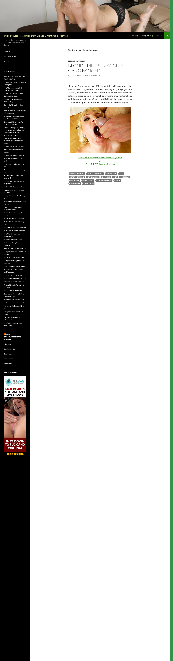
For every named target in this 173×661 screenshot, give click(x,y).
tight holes (75, 183)
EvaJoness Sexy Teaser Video (14, 300)
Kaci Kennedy (9, 359)
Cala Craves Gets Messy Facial (14, 282)
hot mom (106, 177)
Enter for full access (100, 164)
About (159, 35)
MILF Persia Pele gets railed (13, 275)
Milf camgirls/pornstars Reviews (12, 337)
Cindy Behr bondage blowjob (14, 266)
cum (121, 174)
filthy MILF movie (77, 177)
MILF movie (125, 177)
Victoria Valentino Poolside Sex (15, 303)
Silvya (117, 180)
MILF (115, 177)
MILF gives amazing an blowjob (15, 218)
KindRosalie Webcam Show (13, 291)
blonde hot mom (77, 174)
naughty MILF (87, 180)
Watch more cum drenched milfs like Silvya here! (100, 157)
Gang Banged (93, 177)
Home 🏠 (135, 35)
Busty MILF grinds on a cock (14, 155)
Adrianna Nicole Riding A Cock (15, 278)
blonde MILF (111, 174)
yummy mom (89, 183)
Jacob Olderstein (92, 76)
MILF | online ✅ (148, 35)
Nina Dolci (7, 344)
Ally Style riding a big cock (13, 240)
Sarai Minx (7, 354)
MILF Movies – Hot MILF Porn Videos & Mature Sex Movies (36, 35)
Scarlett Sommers (10, 349)
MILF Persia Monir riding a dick (15, 227)
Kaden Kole (8, 364)
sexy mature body (104, 180)
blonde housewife (95, 174)
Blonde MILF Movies (77, 61)
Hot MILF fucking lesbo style (14, 187)
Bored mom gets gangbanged (14, 257)
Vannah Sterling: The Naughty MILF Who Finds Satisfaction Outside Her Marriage (14, 130)
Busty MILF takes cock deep (14, 146)
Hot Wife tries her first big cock (15, 248)
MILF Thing (74, 180)
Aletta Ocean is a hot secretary (14, 231)
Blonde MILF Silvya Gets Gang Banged (95, 68)
